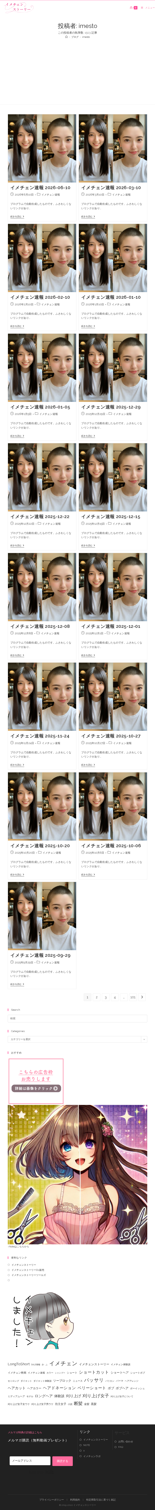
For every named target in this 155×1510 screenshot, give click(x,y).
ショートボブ (137, 1372)
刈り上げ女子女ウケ (19, 1404)
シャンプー (60, 1373)
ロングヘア (44, 1396)
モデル (29, 1396)
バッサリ (94, 1380)
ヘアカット (17, 1388)
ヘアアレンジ (131, 1381)
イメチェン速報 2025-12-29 (111, 407)
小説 (70, 1404)
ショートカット (94, 1372)
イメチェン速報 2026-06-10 (40, 187)
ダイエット (26, 1381)
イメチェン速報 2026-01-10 (111, 297)
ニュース (78, 1380)
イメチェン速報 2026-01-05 (40, 407)
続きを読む (17, 216)
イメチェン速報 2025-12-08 (40, 626)
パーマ (119, 1380)
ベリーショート (92, 1387)
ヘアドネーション (59, 1387)
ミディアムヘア (16, 1396)
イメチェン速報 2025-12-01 (110, 626)
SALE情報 (35, 1364)
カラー (49, 1373)
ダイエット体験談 (42, 1381)
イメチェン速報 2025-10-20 (40, 845)
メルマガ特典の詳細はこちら (25, 1432)
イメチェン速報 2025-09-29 (40, 955)
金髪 (86, 1404)
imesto (86, 37)
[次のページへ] (142, 997)
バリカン (109, 1381)
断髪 (78, 1403)
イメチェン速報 (50, 194)
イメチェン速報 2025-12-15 (110, 516)
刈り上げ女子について (122, 1396)
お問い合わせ (125, 1441)
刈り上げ (73, 1396)
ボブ (111, 1388)
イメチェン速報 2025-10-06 (111, 845)
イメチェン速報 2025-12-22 (40, 516)
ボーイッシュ (137, 1388)
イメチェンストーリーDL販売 (28, 1270)
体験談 (59, 1396)
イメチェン (63, 1363)
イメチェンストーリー (24, 1264)
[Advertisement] (77, 69)
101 (133, 997)
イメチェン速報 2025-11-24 (40, 736)
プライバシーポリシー (51, 1499)
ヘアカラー (34, 1388)
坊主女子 (60, 1404)
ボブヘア (122, 1388)
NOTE (86, 1445)
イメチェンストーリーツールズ (29, 1275)
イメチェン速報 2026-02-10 (40, 297)
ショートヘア (120, 1372)
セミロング (13, 1381)
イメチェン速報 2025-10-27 (111, 736)
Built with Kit (41, 1472)
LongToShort (19, 1364)
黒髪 (94, 1404)
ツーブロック (62, 1380)
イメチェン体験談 (120, 1364)
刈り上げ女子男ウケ (42, 1404)
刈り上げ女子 (96, 1395)
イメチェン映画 (17, 1372)
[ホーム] (66, 37)
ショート (72, 1372)
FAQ (120, 1447)
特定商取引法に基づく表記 (101, 1499)
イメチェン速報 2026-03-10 (111, 187)
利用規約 (75, 1499)
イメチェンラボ (92, 1456)
